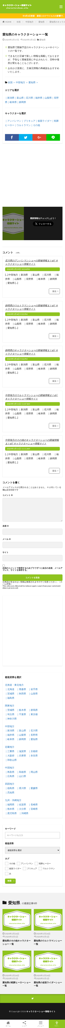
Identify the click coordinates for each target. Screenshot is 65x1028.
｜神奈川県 (11, 718)
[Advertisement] (32, 173)
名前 (5, 526)
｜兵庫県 (21, 755)
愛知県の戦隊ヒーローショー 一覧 (16, 984)
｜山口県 (21, 776)
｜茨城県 (9, 709)
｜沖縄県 (23, 813)
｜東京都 (33, 714)
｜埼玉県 (9, 714)
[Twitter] (26, 137)
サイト (5, 552)
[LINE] (53, 137)
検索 (10, 880)
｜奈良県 (33, 755)
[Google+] (39, 137)
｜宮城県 (9, 693)
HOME (8, 22)
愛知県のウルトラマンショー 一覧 (48, 942)
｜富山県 (19, 97)
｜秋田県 (21, 693)
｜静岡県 (21, 102)
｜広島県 (9, 776)
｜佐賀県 (21, 804)
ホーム (8, 1026)
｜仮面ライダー (43, 120)
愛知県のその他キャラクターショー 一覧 (16, 942)
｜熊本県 (9, 808)
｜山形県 (33, 693)
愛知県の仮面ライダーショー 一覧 (48, 984)
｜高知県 (9, 792)
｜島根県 (21, 771)
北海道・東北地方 (14, 684)
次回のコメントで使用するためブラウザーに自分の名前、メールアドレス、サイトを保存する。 (32, 569)
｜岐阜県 (12, 102)
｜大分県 (21, 808)
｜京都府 (33, 751)
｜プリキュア (28, 120)
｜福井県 (37, 97)
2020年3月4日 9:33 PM (17, 314)
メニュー (40, 1026)
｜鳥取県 (9, 771)
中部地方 (30, 22)
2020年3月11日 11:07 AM (18, 404)
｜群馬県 (33, 709)
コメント (7, 495)
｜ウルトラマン (22, 125)
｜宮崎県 (33, 808)
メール (6, 539)
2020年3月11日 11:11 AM (18, 448)
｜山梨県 (47, 97)
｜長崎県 (33, 804)
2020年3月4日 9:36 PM (17, 359)
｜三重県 (9, 751)
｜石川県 (28, 97)
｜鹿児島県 (11, 813)
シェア (24, 1026)
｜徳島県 (9, 788)
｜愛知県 (33, 739)
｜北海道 (9, 689)
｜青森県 (21, 689)
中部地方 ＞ (22, 82)
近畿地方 (9, 746)
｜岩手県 (33, 689)
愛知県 (41, 22)
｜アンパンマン (13, 120)
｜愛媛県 (33, 788)
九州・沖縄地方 (13, 800)
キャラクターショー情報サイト (41, 1011)
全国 (18, 22)
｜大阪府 (9, 755)
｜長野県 (33, 734)
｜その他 (35, 125)
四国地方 (9, 783)
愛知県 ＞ (33, 82)
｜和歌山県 (11, 759)
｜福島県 (9, 697)
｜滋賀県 (21, 751)
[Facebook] (12, 137)
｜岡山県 (33, 771)
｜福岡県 (9, 804)
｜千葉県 (21, 714)
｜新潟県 (9, 97)
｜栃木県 (21, 709)
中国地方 (9, 767)
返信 (54, 291)
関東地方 (9, 705)
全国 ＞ (11, 82)
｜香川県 (21, 788)
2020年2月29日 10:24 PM (18, 269)
